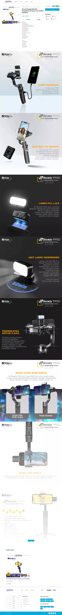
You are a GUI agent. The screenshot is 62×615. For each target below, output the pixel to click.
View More (31, 540)
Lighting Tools (43, 601)
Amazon (14, 607)
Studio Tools (23, 5)
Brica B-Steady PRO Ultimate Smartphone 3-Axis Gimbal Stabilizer (18, 578)
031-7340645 (25, 600)
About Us (26, 1)
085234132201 (25, 601)
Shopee (14, 598)
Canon (45, 606)
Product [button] (16, 1)
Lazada (14, 605)
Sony (41, 606)
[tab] (28, 20)
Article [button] (21, 1)
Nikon (48, 606)
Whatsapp (52, 9)
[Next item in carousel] (19, 15)
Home (21, 590)
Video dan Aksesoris (49, 599)
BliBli (13, 603)
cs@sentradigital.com (26, 604)
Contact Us (31, 1)
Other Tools (27, 5)
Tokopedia (13, 596)
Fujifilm (52, 606)
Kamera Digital (43, 599)
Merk (52, 601)
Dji (41, 608)
